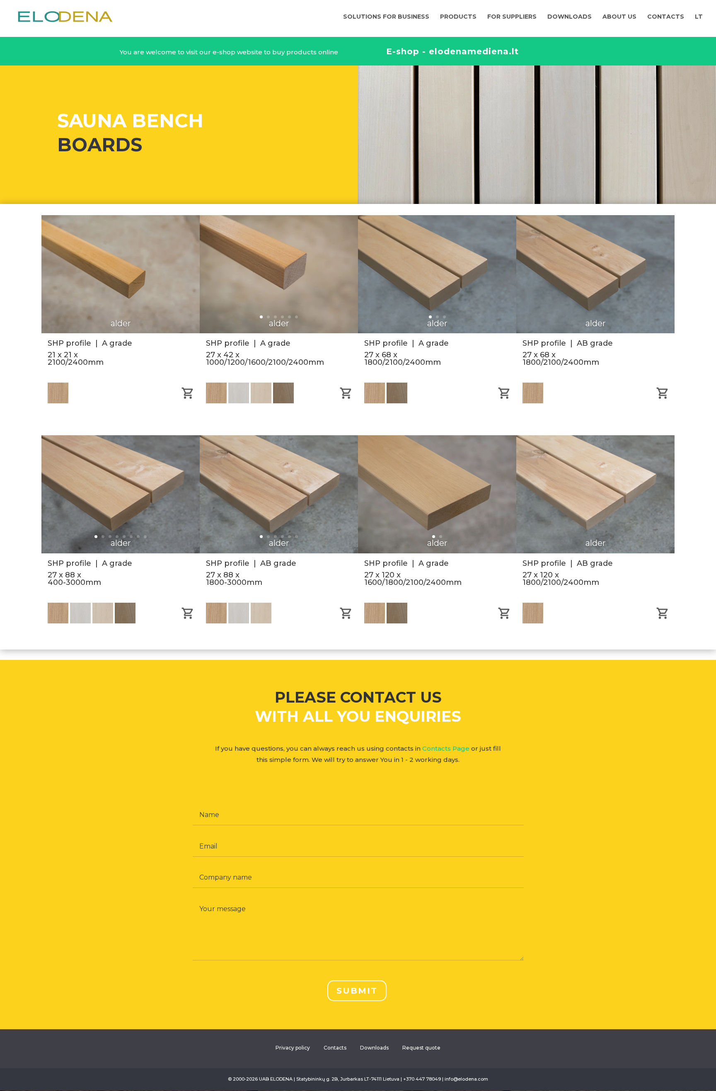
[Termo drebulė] (397, 621)
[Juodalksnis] (375, 621)
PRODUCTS (458, 17)
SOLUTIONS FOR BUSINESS (386, 17)
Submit (356, 991)
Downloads (374, 1048)
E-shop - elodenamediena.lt (452, 51)
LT (699, 17)
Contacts (335, 1048)
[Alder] (216, 401)
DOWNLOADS (569, 17)
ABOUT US (619, 17)
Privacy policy (293, 1048)
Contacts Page (445, 748)
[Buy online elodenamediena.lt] (187, 397)
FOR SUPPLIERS (512, 17)
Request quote (421, 1048)
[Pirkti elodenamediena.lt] (504, 617)
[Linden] (261, 401)
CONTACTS (665, 17)
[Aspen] (238, 401)
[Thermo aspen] (283, 401)
